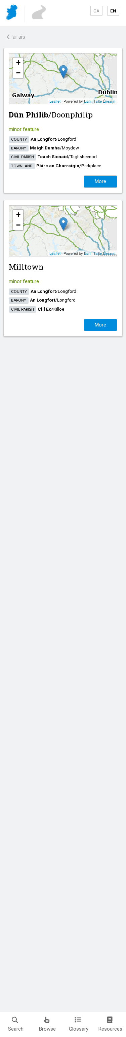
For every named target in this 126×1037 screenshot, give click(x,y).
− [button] (18, 73)
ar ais (17, 37)
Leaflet (54, 101)
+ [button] (18, 62)
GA (96, 10)
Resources (110, 1029)
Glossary (78, 1029)
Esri (87, 101)
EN (113, 10)
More (100, 181)
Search (16, 1029)
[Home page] (12, 13)
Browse (47, 1029)
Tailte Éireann (104, 101)
